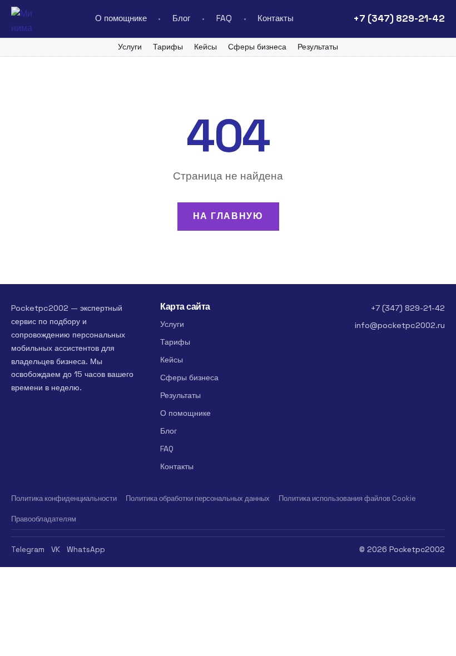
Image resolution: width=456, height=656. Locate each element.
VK (55, 549)
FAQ (224, 18)
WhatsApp (86, 549)
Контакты (275, 18)
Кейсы (205, 47)
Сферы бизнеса (257, 47)
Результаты (318, 47)
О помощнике (121, 18)
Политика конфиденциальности (64, 498)
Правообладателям (43, 519)
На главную (228, 216)
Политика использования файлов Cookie (347, 498)
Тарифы (168, 47)
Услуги (130, 47)
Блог (181, 18)
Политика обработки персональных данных (198, 498)
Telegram (27, 549)
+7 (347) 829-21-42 (399, 18)
